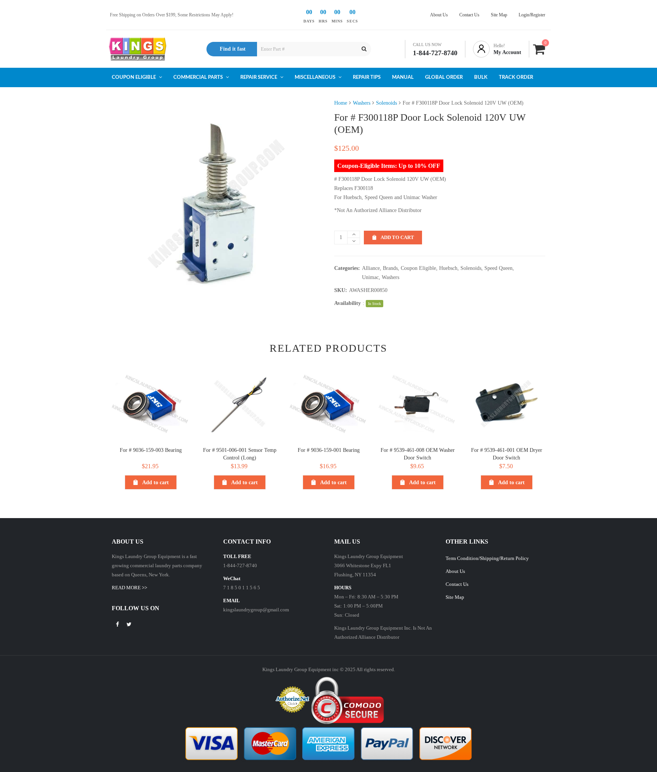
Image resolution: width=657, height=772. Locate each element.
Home (340, 103)
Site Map (455, 597)
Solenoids (386, 103)
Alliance (371, 268)
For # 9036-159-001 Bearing (329, 450)
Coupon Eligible (418, 268)
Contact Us (457, 584)
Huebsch (448, 268)
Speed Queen (498, 268)
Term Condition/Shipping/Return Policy (487, 558)
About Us (455, 571)
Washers (361, 103)
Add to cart (397, 237)
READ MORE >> (129, 587)
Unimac (370, 277)
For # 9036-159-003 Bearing (151, 450)
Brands (390, 268)
